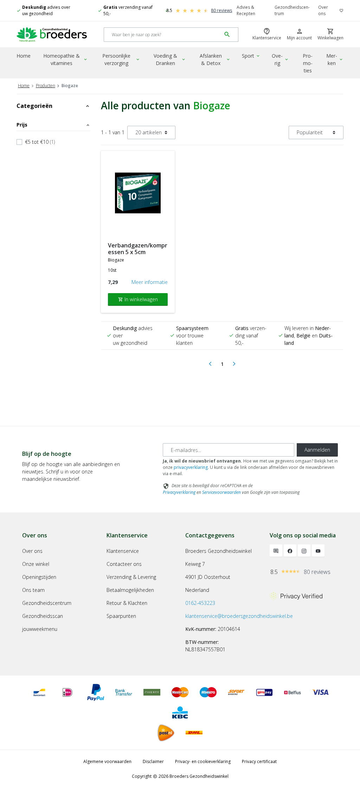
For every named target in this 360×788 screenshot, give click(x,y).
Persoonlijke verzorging (121, 59)
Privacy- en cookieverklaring (203, 761)
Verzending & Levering (131, 577)
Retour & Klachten (127, 603)
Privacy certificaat (259, 761)
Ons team (33, 590)
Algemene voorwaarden (107, 761)
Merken (334, 59)
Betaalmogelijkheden (130, 590)
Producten (45, 86)
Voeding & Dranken (170, 59)
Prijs (53, 124)
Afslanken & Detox (215, 59)
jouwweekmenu (39, 629)
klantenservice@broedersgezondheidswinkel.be (239, 616)
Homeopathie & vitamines (65, 59)
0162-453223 (200, 603)
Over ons (323, 10)
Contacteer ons (124, 564)
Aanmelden (317, 449)
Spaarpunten (121, 616)
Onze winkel (35, 564)
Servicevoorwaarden (221, 492)
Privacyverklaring (179, 492)
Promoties (308, 63)
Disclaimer (153, 761)
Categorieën (53, 106)
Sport (251, 55)
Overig (280, 59)
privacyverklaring (191, 467)
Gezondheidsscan (42, 616)
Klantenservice (123, 551)
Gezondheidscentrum (292, 10)
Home (24, 55)
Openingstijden (39, 577)
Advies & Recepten (246, 10)
